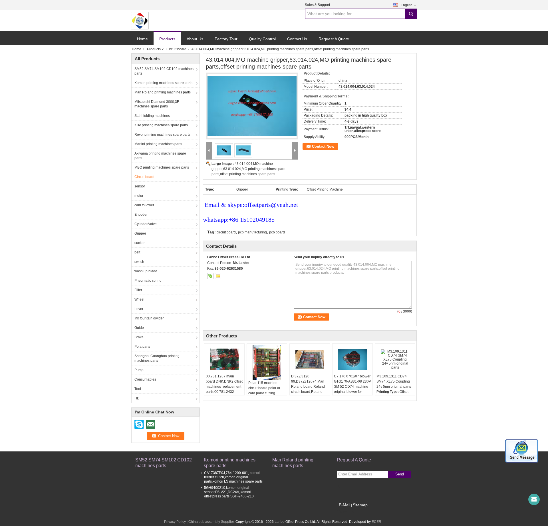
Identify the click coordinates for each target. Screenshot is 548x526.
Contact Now (323, 146)
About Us (195, 39)
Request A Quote (334, 39)
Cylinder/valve (145, 224)
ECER (376, 522)
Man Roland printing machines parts (162, 92)
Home (142, 39)
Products (167, 39)
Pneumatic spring (148, 281)
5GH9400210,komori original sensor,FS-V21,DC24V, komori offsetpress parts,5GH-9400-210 (229, 492)
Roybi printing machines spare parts (162, 135)
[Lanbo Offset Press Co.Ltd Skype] (210, 276)
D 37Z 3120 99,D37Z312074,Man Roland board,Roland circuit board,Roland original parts (308, 386)
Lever (138, 309)
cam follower (144, 205)
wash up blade (145, 271)
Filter (138, 290)
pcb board (277, 232)
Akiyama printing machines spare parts (160, 155)
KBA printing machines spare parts (161, 125)
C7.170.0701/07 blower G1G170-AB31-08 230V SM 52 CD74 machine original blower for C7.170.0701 (352, 386)
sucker (139, 243)
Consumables (145, 379)
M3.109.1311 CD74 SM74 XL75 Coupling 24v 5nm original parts (393, 381)
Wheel (139, 299)
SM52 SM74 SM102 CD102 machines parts (164, 71)
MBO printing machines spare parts (161, 167)
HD (137, 398)
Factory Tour (226, 39)
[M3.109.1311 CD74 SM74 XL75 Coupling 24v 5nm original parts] (395, 359)
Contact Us (297, 39)
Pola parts (142, 347)
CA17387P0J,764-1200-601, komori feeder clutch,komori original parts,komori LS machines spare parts (233, 477)
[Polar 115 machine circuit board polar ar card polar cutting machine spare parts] (267, 362)
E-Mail (344, 505)
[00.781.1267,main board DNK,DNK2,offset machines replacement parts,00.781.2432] (224, 359)
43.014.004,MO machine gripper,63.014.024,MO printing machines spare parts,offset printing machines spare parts (248, 169)
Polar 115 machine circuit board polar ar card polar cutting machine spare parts (264, 390)
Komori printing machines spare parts (163, 83)
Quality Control (262, 39)
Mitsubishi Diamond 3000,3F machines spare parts (156, 104)
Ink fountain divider (149, 318)
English (406, 5)
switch (139, 262)
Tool (137, 389)
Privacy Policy (175, 522)
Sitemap (360, 505)
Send (399, 474)
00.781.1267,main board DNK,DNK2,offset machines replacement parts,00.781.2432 (224, 384)
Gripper (140, 233)
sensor (139, 186)
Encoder (141, 215)
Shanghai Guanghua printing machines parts (157, 358)
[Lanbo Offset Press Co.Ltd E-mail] (218, 276)
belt (137, 252)
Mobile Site (349, 512)
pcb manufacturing (252, 232)
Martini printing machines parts (158, 144)
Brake (139, 337)
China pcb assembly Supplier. (211, 522)
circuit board (226, 232)
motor (138, 196)
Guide (139, 328)
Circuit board (176, 49)
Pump (139, 370)
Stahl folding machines (152, 116)
